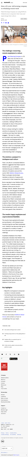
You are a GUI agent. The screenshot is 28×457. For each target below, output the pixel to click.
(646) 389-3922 (5, 423)
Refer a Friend (4, 398)
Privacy (2, 432)
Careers (3, 383)
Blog (2, 386)
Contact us (3, 408)
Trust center (4, 388)
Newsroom (3, 385)
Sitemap (19, 434)
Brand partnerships (5, 402)
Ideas (11, 2)
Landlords (3, 396)
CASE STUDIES (24, 18)
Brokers (3, 394)
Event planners (4, 400)
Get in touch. (16, 455)
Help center (4, 411)
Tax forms (3, 413)
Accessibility (13, 434)
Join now (25, 2)
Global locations (5, 377)
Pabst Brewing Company (14, 56)
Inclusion (3, 381)
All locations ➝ (4, 452)
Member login (4, 410)
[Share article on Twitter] (2, 23)
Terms (7, 432)
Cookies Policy (13, 432)
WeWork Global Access (16, 173)
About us (3, 379)
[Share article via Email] (8, 23)
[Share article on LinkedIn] (6, 23)
